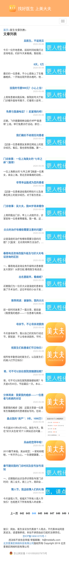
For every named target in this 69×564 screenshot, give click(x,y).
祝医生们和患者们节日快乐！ (27, 347)
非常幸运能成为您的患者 (30, 182)
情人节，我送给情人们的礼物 (27, 489)
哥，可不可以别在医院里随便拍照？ (24, 371)
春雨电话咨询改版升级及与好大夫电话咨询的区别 (23, 255)
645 (40, 513)
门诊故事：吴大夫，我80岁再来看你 (24, 206)
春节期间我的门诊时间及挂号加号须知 (23, 467)
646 (46, 513)
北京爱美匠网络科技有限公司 (18, 543)
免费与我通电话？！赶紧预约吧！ (25, 111)
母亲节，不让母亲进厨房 (30, 324)
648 (58, 513)
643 (28, 513)
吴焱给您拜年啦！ (34, 442)
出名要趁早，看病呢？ (31, 277)
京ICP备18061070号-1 (34, 536)
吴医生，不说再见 (34, 41)
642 (22, 513)
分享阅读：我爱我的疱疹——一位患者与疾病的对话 (23, 396)
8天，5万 (39, 64)
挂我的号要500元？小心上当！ (27, 88)
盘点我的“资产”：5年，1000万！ (25, 418)
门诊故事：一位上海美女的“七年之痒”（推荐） (22, 160)
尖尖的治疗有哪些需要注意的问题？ (24, 229)
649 (64, 513)
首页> (6, 30)
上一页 (14, 513)
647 (52, 513)
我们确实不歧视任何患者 (30, 135)
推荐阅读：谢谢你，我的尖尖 (27, 300)
